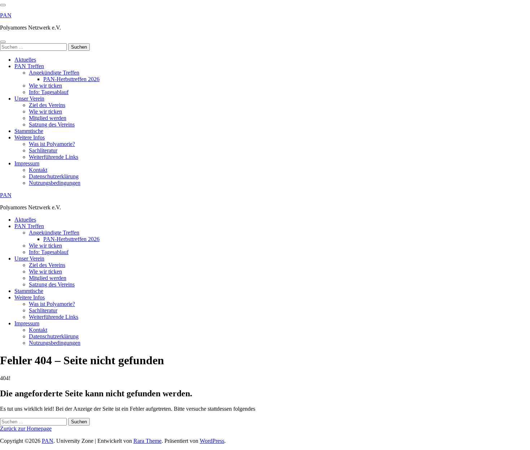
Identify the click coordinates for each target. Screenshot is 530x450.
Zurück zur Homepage (26, 429)
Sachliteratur (43, 150)
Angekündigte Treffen (54, 73)
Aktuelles (25, 60)
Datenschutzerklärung (54, 176)
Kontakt (38, 170)
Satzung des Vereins (52, 124)
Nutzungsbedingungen (54, 183)
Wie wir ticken (45, 86)
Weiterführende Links (53, 157)
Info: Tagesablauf (49, 92)
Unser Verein (29, 98)
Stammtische (28, 131)
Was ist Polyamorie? (52, 144)
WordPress (212, 441)
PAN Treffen (29, 66)
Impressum (26, 163)
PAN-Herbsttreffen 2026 (71, 79)
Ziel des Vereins (47, 105)
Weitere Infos (29, 137)
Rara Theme (147, 441)
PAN (6, 15)
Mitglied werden (47, 118)
